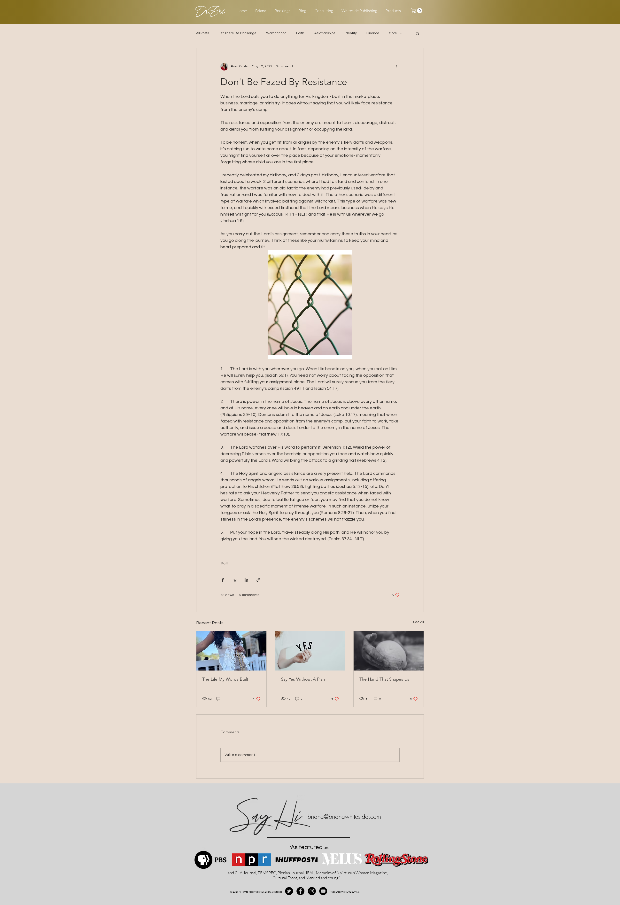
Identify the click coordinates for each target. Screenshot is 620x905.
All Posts (202, 33)
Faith (300, 33)
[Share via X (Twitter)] (234, 580)
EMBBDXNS (352, 891)
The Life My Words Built (225, 679)
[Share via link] (258, 580)
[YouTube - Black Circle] (323, 891)
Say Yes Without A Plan (303, 679)
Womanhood (276, 33)
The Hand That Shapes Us (384, 679)
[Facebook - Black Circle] (300, 891)
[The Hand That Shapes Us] (389, 651)
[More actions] (397, 67)
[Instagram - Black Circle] (312, 891)
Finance (372, 33)
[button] (417, 10)
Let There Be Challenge (237, 33)
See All (418, 622)
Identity (351, 33)
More (393, 33)
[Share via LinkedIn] (246, 580)
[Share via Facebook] (222, 580)
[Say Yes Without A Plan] (310, 651)
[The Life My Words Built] (231, 651)
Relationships (324, 33)
